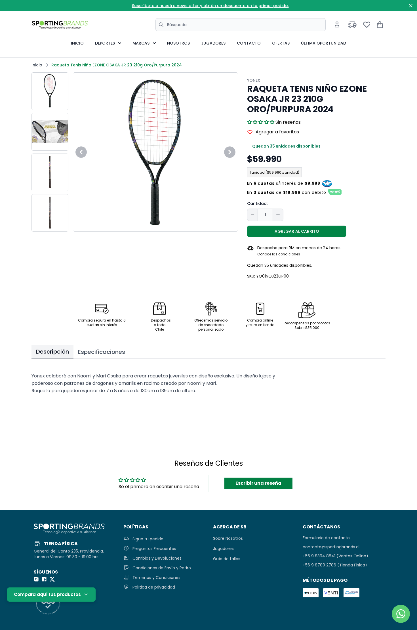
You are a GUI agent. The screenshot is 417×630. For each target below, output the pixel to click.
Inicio (77, 43)
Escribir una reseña (258, 483)
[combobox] (240, 24)
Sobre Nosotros (228, 538)
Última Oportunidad (323, 43)
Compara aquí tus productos (47, 594)
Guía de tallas (226, 559)
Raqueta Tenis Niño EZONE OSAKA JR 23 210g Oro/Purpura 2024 (116, 65)
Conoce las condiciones (278, 254)
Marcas (140, 43)
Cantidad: (257, 203)
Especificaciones (101, 352)
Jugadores (213, 43)
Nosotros (178, 43)
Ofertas (281, 43)
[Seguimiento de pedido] (352, 24)
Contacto (249, 43)
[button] (260, 122)
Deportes (105, 43)
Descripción (52, 352)
